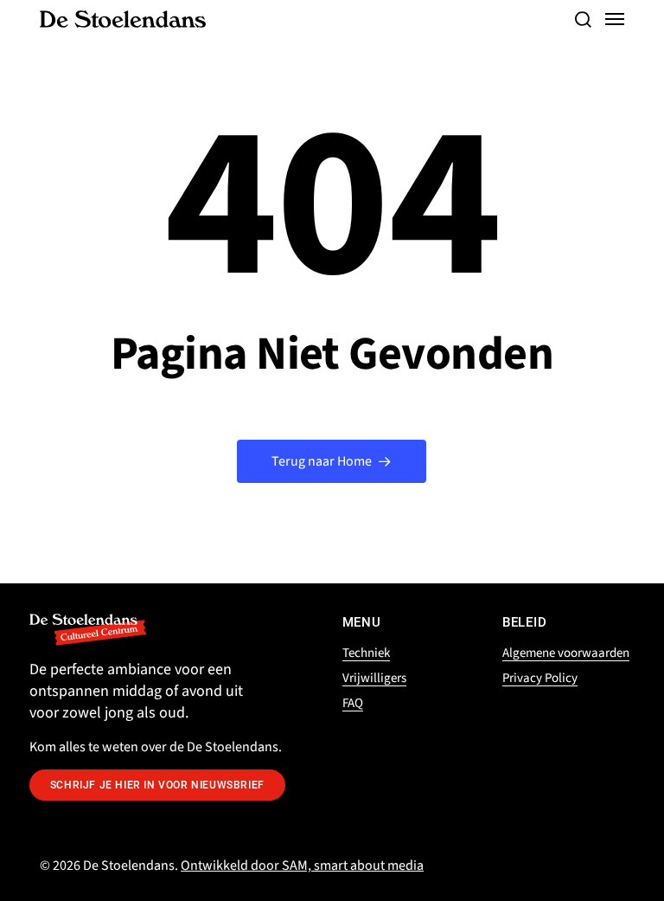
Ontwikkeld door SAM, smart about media (302, 865)
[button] (582, 19)
